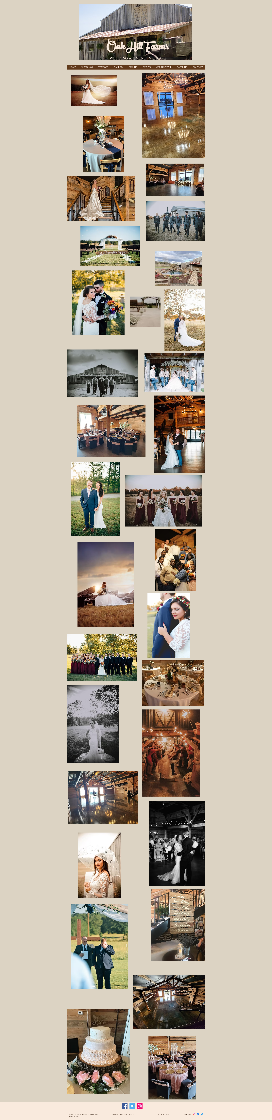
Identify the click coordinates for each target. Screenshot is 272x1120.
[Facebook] (197, 1114)
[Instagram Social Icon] (140, 1106)
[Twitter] (201, 1114)
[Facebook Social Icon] (125, 1106)
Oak (116, 47)
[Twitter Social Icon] (132, 1106)
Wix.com (75, 1116)
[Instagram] (193, 1114)
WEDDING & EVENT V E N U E (138, 58)
